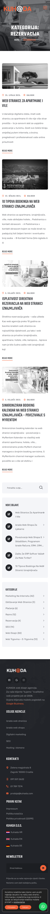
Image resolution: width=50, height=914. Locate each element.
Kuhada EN (16, 839)
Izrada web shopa (15, 727)
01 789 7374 (16, 786)
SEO (8, 627)
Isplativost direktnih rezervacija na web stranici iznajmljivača (22, 304)
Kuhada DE (16, 845)
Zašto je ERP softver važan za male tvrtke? (29, 555)
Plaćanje (10, 608)
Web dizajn (11, 633)
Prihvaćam (12, 907)
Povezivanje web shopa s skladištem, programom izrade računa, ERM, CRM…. (29, 541)
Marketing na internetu (18, 596)
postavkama (19, 902)
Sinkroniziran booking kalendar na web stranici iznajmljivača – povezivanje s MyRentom (23, 412)
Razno (9, 614)
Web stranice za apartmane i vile (22, 103)
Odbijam (25, 907)
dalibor (30, 95)
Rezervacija (12, 620)
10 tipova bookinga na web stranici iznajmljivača (20, 204)
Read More (7, 151)
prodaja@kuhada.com (21, 793)
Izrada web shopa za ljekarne (26, 527)
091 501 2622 (17, 779)
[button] (43, 906)
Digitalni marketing (16, 734)
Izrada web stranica (16, 721)
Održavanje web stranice (19, 602)
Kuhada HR (16, 832)
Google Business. (15, 703)
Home (16, 40)
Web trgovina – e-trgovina (19, 639)
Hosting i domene (15, 747)
